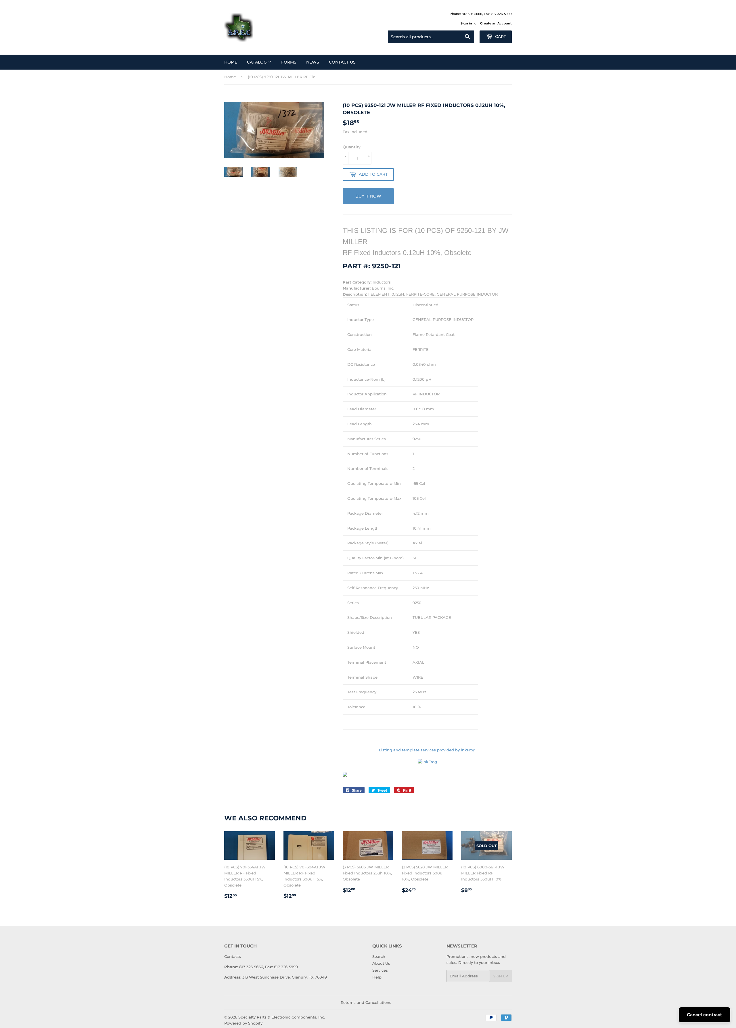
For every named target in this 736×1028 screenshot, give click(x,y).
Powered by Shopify (243, 1023)
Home (230, 62)
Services (380, 970)
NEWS (312, 62)
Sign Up (500, 976)
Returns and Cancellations (366, 1002)
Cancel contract (704, 1014)
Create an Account (496, 23)
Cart (500, 36)
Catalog (257, 62)
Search (378, 956)
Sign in (466, 23)
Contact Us (342, 62)
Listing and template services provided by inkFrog (427, 750)
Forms (288, 62)
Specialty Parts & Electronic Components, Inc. (281, 1017)
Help (377, 977)
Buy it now (368, 196)
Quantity (352, 147)
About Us (381, 963)
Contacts (232, 956)
